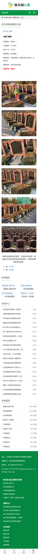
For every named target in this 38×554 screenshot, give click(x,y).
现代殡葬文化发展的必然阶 (12, 318)
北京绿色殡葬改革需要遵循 (12, 389)
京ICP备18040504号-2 (15, 465)
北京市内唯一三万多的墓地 (12, 354)
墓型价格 (16, 17)
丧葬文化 (6, 503)
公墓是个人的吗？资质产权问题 (13, 498)
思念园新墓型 (28, 289)
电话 (14, 552)
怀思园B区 (6, 446)
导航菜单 (5, 13)
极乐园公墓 (8, 17)
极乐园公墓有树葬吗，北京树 (12, 336)
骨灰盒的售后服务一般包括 (12, 309)
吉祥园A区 (6, 442)
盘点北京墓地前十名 (9, 340)
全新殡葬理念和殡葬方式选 (12, 394)
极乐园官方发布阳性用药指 (12, 345)
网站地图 (6, 545)
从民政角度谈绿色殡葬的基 (12, 363)
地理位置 (6, 530)
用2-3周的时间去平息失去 (11, 514)
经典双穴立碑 (7, 429)
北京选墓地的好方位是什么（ (12, 367)
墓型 (23, 552)
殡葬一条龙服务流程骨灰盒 (12, 385)
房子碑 (11, 267)
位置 (4, 552)
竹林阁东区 (6, 438)
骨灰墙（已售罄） (28, 296)
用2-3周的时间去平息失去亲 (12, 332)
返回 (33, 552)
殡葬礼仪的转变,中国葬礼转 (12, 358)
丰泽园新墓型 (9, 296)
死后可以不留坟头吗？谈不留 (12, 381)
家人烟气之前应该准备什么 (12, 327)
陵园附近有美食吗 (9, 494)
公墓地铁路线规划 (9, 490)
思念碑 (11, 270)
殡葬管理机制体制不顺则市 (12, 314)
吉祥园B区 (6, 433)
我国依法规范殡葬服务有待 (12, 323)
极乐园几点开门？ (9, 483)
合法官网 (6, 527)
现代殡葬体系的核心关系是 (12, 372)
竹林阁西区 (6, 424)
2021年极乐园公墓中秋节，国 (13, 349)
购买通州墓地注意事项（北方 (12, 376)
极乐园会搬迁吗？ (9, 487)
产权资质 (6, 541)
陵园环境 (6, 537)
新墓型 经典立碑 (9, 289)
